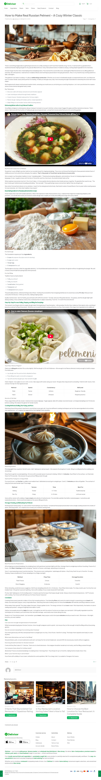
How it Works (70, 737)
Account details (40, 746)
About (53, 737)
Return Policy (55, 746)
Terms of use (55, 743)
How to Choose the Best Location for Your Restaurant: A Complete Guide (80, 711)
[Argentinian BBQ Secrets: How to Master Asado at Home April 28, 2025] (1, 774)
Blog (37, 740)
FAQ (68, 743)
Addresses (39, 743)
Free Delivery (71, 740)
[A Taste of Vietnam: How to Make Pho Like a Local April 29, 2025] (99, 774)
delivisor (16, 19)
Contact (53, 740)
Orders (38, 737)
